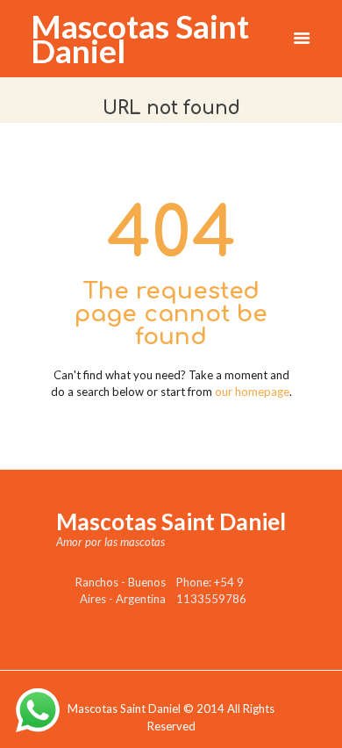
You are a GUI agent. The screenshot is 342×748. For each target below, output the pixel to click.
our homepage (252, 392)
